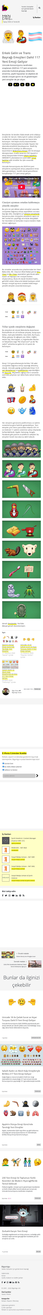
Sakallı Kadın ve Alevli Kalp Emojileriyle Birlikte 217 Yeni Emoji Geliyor (9, 674)
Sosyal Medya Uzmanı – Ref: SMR (23, 857)
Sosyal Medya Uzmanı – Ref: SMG (23, 866)
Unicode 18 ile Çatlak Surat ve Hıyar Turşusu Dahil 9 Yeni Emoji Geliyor (28, 648)
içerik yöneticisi (16, 843)
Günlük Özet (8, 763)
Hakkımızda (5, 1273)
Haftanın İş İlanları (10, 770)
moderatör (14, 850)
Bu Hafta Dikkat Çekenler (13, 767)
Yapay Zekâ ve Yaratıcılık (11, 22)
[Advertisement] (21, 805)
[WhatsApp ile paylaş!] (27, 84)
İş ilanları (6, 834)
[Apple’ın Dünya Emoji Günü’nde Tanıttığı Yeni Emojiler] (21, 1108)
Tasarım (9, 1301)
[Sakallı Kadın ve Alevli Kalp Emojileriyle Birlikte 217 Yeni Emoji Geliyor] (10, 664)
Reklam (4, 1301)
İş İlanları (36, 17)
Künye (4, 1276)
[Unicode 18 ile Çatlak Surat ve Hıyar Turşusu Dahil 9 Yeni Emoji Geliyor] (28, 639)
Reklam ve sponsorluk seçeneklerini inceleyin (16, 1310)
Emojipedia (12, 623)
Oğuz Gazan (15, 690)
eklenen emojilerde (31, 214)
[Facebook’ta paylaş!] (10, 84)
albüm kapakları (30, 155)
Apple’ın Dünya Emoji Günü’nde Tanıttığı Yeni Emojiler (8, 648)
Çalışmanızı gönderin (8, 1305)
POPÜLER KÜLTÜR (36, 1037)
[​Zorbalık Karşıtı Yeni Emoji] (21, 1215)
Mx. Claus (13, 274)
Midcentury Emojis (20, 151)
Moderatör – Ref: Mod (19, 848)
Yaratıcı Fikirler (6, 1294)
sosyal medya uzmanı (18, 859)
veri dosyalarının (9, 370)
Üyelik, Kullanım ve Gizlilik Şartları (12, 1278)
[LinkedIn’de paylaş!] (22, 84)
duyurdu (8, 373)
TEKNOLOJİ (37, 689)
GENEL (38, 1144)
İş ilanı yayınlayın (7, 1308)
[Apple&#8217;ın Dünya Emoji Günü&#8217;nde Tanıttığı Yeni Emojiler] (10, 639)
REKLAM (38, 1251)
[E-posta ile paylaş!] (33, 84)
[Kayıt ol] (37, 775)
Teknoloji (15, 1301)
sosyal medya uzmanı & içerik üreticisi (23, 880)
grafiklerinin (23, 370)
